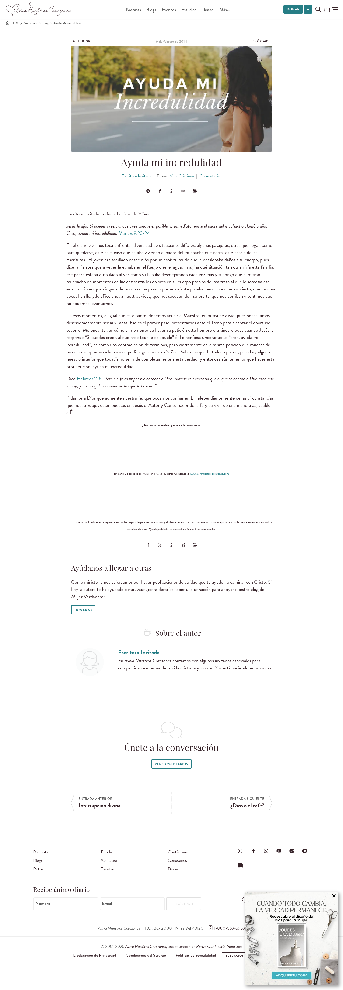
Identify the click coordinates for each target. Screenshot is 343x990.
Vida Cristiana (182, 175)
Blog (45, 23)
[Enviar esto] (183, 191)
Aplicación (109, 860)
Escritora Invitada (136, 175)
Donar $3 (83, 609)
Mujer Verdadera (26, 23)
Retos (38, 869)
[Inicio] (8, 23)
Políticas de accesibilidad (196, 955)
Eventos (169, 10)
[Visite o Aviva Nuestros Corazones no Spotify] (292, 851)
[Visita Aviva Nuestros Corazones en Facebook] (253, 851)
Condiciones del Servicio (146, 955)
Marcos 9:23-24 (134, 233)
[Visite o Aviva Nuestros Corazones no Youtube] (279, 851)
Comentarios (211, 175)
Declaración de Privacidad (94, 955)
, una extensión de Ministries (183, 946)
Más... (224, 10)
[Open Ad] (291, 938)
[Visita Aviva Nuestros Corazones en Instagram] (240, 851)
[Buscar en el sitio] (318, 9)
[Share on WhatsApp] (171, 191)
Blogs (151, 10)
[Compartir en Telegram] (148, 191)
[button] (335, 9)
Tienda (207, 10)
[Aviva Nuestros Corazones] (39, 9)
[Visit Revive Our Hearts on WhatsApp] (266, 851)
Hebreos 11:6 (89, 378)
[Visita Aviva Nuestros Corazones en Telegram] (305, 851)
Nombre (42, 903)
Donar (293, 9)
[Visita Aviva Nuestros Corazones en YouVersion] (240, 866)
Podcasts (133, 10)
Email (107, 903)
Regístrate (183, 903)
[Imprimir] (195, 191)
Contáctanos (179, 852)
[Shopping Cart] (327, 10)
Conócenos (177, 860)
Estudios (189, 10)
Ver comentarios (171, 764)
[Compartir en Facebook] (160, 191)
